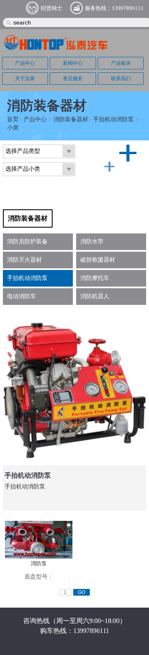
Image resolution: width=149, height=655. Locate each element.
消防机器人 (94, 296)
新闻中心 (73, 63)
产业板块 (121, 63)
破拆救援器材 (97, 260)
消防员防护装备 (27, 241)
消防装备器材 (70, 119)
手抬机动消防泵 (113, 119)
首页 (13, 119)
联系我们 (121, 78)
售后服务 (73, 78)
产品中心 (25, 63)
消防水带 (91, 241)
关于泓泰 (25, 78)
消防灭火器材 (24, 260)
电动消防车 (21, 296)
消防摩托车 (94, 278)
